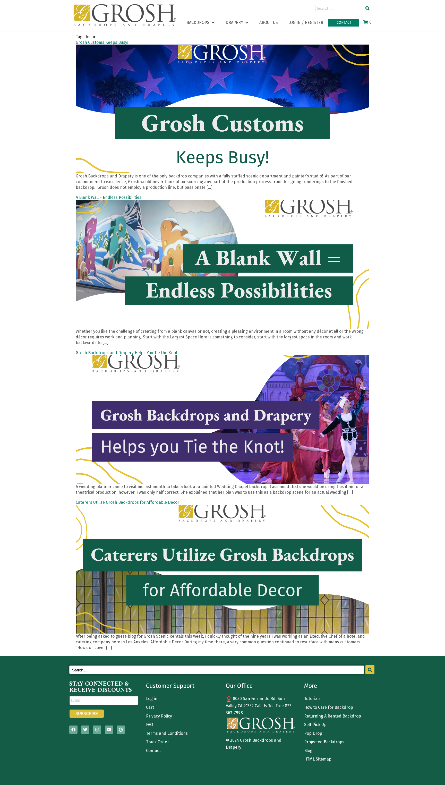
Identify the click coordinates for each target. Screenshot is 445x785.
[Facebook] (73, 730)
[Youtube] (109, 730)
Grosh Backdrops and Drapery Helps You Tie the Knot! (127, 352)
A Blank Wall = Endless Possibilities (108, 197)
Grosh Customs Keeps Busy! (102, 42)
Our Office (239, 685)
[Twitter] (85, 730)
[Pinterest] (121, 730)
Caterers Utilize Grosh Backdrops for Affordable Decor (127, 502)
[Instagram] (97, 730)
